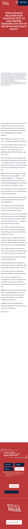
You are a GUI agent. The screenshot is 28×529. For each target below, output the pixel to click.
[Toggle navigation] (17, 2)
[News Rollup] (5, 3)
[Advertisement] (14, 52)
